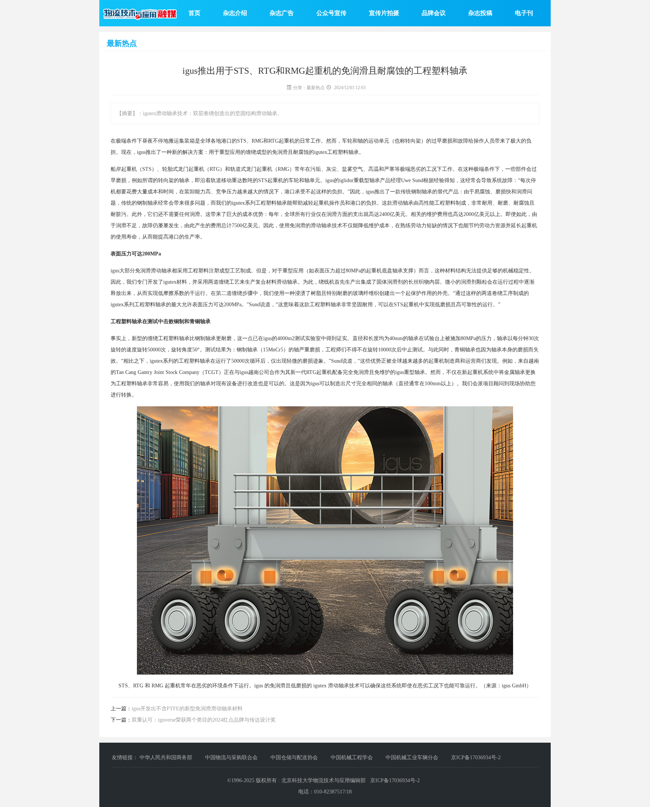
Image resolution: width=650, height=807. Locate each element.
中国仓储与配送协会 (294, 757)
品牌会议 (434, 13)
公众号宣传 (331, 13)
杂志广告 (282, 13)
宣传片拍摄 (384, 13)
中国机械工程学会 (352, 757)
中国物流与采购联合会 (232, 757)
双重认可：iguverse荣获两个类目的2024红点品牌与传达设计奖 (204, 720)
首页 (194, 13)
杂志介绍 (235, 13)
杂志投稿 (480, 13)
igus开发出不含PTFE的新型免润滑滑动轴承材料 (187, 708)
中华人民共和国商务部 (167, 757)
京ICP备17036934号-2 (476, 757)
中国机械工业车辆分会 (413, 757)
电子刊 (524, 13)
